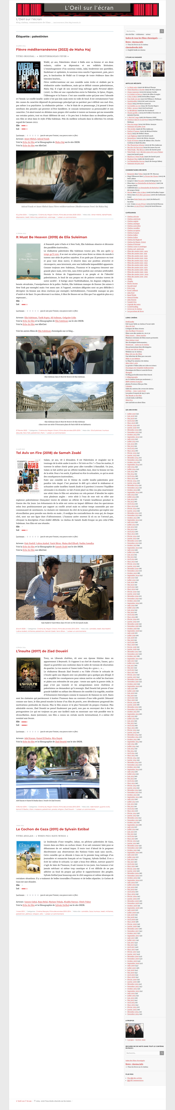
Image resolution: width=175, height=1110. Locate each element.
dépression (20, 217)
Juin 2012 (130, 804)
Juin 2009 (130, 887)
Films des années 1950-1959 (137, 263)
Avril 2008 (131, 919)
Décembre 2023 (132, 485)
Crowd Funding (132, 307)
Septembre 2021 (133, 548)
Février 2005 (132, 1007)
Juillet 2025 (131, 441)
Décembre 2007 (133, 929)
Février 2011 (131, 841)
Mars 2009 (131, 894)
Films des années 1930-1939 (137, 258)
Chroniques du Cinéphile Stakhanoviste (140, 368)
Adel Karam (29, 738)
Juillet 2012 (131, 802)
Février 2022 (131, 536)
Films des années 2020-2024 (70, 215)
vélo (41, 914)
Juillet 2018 (131, 635)
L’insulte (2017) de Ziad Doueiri (42, 651)
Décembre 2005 (133, 984)
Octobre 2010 (132, 850)
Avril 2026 (131, 421)
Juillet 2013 (131, 774)
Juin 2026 (130, 416)
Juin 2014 (130, 748)
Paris (43, 433)
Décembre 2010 (132, 846)
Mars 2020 (131, 589)
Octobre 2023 (132, 490)
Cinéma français (42, 911)
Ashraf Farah (43, 139)
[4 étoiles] (35, 135)
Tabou (140, 174)
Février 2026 (132, 425)
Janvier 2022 (131, 538)
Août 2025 (131, 439)
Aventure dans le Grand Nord (137, 120)
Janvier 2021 (131, 566)
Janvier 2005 (132, 1009)
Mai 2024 (130, 474)
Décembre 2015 (132, 707)
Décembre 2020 (133, 568)
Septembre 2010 (133, 852)
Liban (31, 809)
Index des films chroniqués (135, 1060)
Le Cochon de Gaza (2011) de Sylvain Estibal (52, 829)
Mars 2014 (131, 755)
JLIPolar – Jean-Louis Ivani (136, 391)
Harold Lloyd (132, 286)
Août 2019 (130, 605)
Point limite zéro (140, 199)
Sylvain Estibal (62, 905)
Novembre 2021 (132, 543)
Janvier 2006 (132, 982)
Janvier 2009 (132, 899)
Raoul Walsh (131, 295)
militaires (31, 631)
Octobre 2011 (131, 822)
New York (26, 433)
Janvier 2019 (131, 622)
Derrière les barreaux (135, 147)
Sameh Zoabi (61, 546)
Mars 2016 (131, 700)
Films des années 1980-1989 (137, 270)
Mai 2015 (130, 723)
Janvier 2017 (131, 677)
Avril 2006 (131, 975)
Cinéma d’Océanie (133, 244)
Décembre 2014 (132, 735)
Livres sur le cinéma (134, 309)
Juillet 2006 (131, 968)
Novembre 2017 (132, 654)
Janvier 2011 (131, 843)
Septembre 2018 (133, 631)
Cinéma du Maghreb (134, 240)
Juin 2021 (130, 555)
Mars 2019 (131, 617)
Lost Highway (132, 136)
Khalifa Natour (71, 902)
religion (61, 809)
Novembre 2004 (133, 1014)
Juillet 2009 (131, 885)
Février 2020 (132, 592)
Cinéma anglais (132, 221)
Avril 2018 (131, 642)
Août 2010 (130, 855)
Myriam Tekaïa (56, 902)
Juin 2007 (130, 943)
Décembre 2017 (132, 651)
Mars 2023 (131, 506)
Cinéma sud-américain (135, 249)
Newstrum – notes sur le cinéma (137, 345)
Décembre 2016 (132, 679)
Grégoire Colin (69, 317)
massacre (38, 809)
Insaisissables (132, 101)
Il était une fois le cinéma (135, 349)
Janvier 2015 (131, 732)
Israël (27, 217)
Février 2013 (131, 785)
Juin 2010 (130, 859)
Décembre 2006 (133, 956)
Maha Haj (59, 142)
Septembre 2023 (133, 492)
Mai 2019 (130, 612)
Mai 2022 (130, 529)
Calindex (129, 386)
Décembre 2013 (132, 762)
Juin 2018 (130, 638)
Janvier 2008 (132, 926)
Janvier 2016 (131, 705)
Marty (129, 133)
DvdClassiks (130, 322)
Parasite (141, 181)
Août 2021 (130, 550)
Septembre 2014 (133, 742)
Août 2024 (131, 467)
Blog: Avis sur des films (134, 354)
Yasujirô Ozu (132, 302)
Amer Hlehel (30, 139)
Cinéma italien (132, 237)
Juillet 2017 (131, 663)
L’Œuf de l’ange (133, 117)
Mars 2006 (131, 977)
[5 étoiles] (38, 135)
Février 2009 (132, 896)
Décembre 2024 (133, 458)
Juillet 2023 (131, 497)
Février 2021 (131, 564)
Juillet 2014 (131, 746)
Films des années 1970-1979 (137, 267)
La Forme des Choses (150, 176)
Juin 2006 (130, 970)
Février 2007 (132, 952)
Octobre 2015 (132, 712)
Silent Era (129, 400)
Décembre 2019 (132, 596)
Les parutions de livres (135, 311)
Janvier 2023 (131, 511)
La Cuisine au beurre (134, 94)
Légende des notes (133, 304)
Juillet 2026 (131, 414)
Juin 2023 (130, 499)
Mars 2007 (131, 949)
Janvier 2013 (131, 788)
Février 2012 (131, 813)
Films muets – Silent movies (136, 335)
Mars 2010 (131, 866)
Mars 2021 (131, 562)
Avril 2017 (130, 670)
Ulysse (129, 104)
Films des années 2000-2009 (137, 274)
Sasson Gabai (30, 902)
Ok (162, 31)
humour (97, 911)
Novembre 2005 (133, 986)
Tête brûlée (131, 129)
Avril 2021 (130, 559)
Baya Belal (43, 902)
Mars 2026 (131, 423)
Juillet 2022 (131, 525)
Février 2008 (132, 924)
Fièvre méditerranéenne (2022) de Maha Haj (53, 49)
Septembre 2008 (133, 908)
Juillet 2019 (131, 608)
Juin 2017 (130, 665)
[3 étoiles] (33, 135)
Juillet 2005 (131, 996)
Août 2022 (131, 522)
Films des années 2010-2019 (137, 277)
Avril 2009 (131, 892)
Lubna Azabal (42, 543)
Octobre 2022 (132, 518)
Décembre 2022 (132, 513)
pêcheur (29, 914)
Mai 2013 (130, 779)
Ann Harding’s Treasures (135, 331)
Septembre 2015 (133, 714)
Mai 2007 (130, 945)
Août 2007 (131, 938)
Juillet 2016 (131, 691)
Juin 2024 (130, 471)
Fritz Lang (131, 288)
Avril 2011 (130, 836)
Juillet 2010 (131, 857)
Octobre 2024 (132, 462)
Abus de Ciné (130, 326)
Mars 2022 (131, 534)
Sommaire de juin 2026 (135, 163)
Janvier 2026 (132, 428)
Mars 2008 (131, 922)
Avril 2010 (131, 864)
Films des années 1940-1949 (137, 260)
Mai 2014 (130, 751)
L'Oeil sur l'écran (29, 19)
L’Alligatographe (132, 377)
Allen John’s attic (132, 363)
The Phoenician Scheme (135, 145)
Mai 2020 (130, 585)
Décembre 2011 (132, 818)
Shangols (129, 372)
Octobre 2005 (132, 989)
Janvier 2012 (131, 815)
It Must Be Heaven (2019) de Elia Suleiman (51, 237)
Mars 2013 (131, 783)
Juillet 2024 (131, 469)
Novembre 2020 (133, 571)
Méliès (129, 279)
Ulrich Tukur (85, 902)
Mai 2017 (130, 668)
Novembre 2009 (133, 876)
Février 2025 (131, 453)
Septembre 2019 (133, 603)
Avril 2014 (131, 753)
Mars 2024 (131, 478)
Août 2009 (131, 882)
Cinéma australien (134, 226)
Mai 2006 (130, 973)
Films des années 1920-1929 (137, 256)
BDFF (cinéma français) (134, 382)
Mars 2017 (131, 672)
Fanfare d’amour (133, 131)
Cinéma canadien (133, 228)
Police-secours (132, 108)
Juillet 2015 (131, 718)
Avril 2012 (130, 809)
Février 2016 (131, 702)
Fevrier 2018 (131, 647)
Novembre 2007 (133, 931)
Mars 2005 (131, 1005)
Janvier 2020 (132, 594)
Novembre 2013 (132, 765)
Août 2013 (130, 772)
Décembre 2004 (133, 1012)
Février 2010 (131, 869)
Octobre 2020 (132, 573)
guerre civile (105, 807)
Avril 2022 (131, 531)
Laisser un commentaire (67, 217)
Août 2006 (131, 966)
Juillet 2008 (131, 912)
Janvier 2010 (131, 871)
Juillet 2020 (131, 580)
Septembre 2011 (133, 825)
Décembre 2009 (133, 873)
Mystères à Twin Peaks (135, 157)
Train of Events (132, 140)
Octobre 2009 (132, 878)
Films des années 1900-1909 (137, 251)
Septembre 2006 (133, 963)
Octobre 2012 (132, 795)
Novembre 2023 (133, 488)
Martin (129, 192)
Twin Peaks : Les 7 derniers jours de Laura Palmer (145, 152)
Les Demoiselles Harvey (136, 161)
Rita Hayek (57, 738)
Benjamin (130, 174)
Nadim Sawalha (86, 543)
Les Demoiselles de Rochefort (145, 183)
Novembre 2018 (133, 626)
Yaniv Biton (55, 543)
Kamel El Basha (43, 738)
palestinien (42, 217)
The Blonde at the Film (134, 395)
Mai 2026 (130, 418)
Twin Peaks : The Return (136, 150)
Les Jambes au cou (133, 106)
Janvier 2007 (132, 954)
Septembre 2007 (133, 936)
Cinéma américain (133, 219)
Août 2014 (130, 744)
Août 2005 (131, 993)
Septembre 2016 (133, 686)
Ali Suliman (56, 317)
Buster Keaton (132, 283)
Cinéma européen (133, 230)
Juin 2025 (130, 444)
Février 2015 (131, 730)
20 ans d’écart (141, 204)
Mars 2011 (130, 839)
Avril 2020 (131, 587)
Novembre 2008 (133, 903)
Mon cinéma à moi (132, 340)
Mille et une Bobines (133, 359)
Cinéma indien (132, 235)
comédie (92, 629)
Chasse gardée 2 (133, 113)
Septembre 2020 (133, 575)
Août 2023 (131, 495)
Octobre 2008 (132, 906)
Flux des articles (134, 1078)
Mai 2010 (130, 862)
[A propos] (146, 1030)
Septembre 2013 (133, 769)
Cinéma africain (133, 216)
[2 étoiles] (30, 135)
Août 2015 (130, 716)
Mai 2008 (130, 917)
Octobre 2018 (132, 628)
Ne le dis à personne (143, 195)
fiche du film (29, 142)
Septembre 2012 (133, 797)
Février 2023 (131, 508)
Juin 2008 (130, 915)
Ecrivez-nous (140, 1040)
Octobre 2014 (132, 739)
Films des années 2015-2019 (69, 430)
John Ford (130, 293)
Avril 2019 (131, 615)
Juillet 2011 (131, 829)
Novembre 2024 (133, 460)
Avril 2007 (131, 947)
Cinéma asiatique (133, 224)
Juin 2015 (130, 721)
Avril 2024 (131, 476)
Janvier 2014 (131, 760)
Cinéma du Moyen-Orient (48, 215)
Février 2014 (131, 758)
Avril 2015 (130, 725)
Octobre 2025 (132, 434)
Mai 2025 (130, 446)
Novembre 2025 (133, 432)
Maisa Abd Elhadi (70, 543)
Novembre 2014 (133, 737)
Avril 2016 (131, 698)
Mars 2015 (131, 728)
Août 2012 (130, 799)
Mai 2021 (130, 557)
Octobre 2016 (132, 684)
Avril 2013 (130, 781)
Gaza (91, 911)
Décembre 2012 (132, 790)
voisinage (51, 217)
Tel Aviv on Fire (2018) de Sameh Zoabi (48, 453)
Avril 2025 (131, 448)
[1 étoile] (27, 135)
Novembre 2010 (133, 848)
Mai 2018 (130, 640)
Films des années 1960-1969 (137, 265)
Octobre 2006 (132, 961)
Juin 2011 (130, 832)
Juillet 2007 (131, 940)
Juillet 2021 (131, 552)
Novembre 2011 (132, 820)
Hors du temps (132, 124)
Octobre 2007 (132, 933)
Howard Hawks (132, 297)
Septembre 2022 (133, 520)
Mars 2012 (131, 811)
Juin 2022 (130, 527)
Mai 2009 (130, 889)
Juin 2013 (130, 776)
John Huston (131, 300)
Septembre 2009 (133, 880)
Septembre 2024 (133, 464)
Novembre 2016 (133, 682)
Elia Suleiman (30, 317)
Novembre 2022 (133, 515)
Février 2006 (132, 979)
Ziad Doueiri (61, 741)
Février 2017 (131, 675)
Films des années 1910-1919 (137, 253)
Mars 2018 (131, 645)
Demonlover (131, 138)
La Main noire (132, 87)
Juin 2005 (130, 998)
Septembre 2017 (133, 659)
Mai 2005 (130, 1000)
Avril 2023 (131, 504)
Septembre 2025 (133, 437)
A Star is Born (132, 96)
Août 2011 (130, 827)
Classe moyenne (133, 92)
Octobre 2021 (132, 545)
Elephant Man (132, 159)
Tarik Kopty (44, 317)
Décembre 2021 (132, 541)
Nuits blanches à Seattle (136, 90)
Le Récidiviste (132, 110)
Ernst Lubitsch (132, 290)
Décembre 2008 (133, 901)
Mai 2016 (130, 695)
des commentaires (135, 1080)
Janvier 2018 (131, 649)
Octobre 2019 (132, 601)
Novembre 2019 (133, 598)
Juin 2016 (130, 693)
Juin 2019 (130, 610)
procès (54, 809)
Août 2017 (130, 661)
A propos (130, 1040)
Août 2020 (131, 578)
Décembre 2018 (132, 624)
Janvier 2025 (131, 455)
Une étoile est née (133, 99)
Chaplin (130, 281)
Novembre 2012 (132, 792)
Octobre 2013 (132, 767)
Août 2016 (130, 688)
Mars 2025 (131, 451)
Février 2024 (132, 481)
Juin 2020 (130, 582)
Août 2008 (131, 910)
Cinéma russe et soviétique (137, 247)
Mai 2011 (130, 834)
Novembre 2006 (133, 959)
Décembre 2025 (132, 430)
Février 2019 (131, 619)
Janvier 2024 (132, 483)
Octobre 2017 (132, 656)
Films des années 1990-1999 (137, 272)
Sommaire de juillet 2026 (136, 127)
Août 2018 (130, 633)
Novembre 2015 (132, 709)
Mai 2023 (130, 501)
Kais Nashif (29, 543)
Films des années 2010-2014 (60, 911)
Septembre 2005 (133, 991)
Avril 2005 (131, 1002)
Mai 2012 (130, 806)
